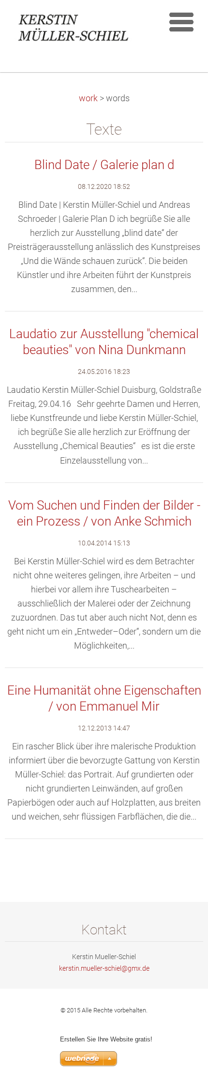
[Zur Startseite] (78, 29)
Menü (181, 21)
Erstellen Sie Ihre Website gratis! (106, 1039)
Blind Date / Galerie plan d (104, 164)
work (88, 98)
